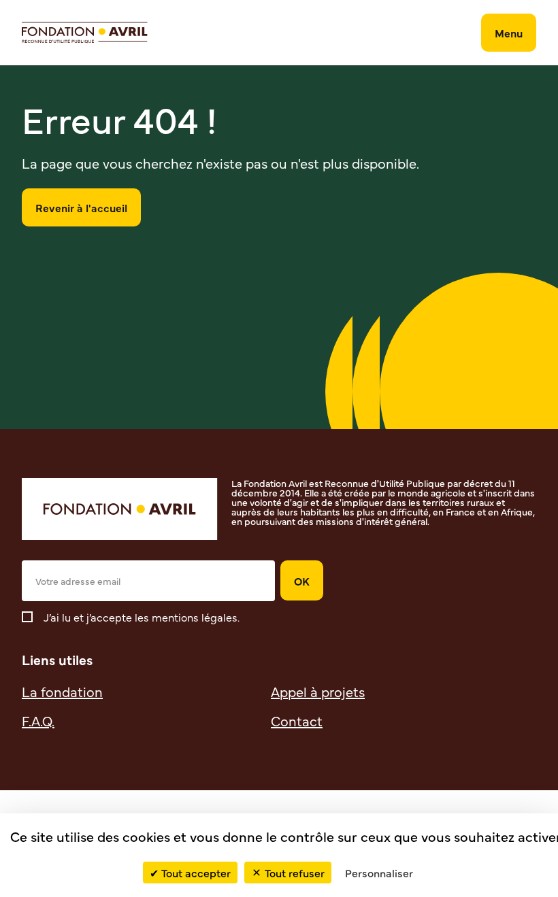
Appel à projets (318, 691)
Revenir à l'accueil (81, 207)
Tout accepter (196, 872)
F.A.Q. (38, 720)
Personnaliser (379, 872)
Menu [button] (509, 32)
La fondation (62, 691)
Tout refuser (295, 872)
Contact (297, 720)
